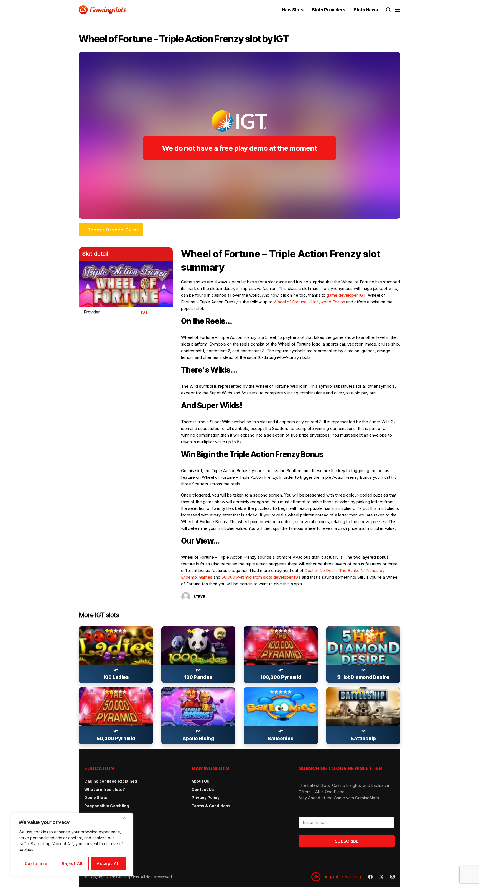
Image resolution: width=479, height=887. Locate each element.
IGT (144, 312)
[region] (72, 844)
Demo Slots (95, 797)
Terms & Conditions (211, 805)
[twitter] (381, 877)
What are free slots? (104, 789)
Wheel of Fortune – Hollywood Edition (309, 301)
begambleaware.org (343, 876)
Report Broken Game (113, 230)
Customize (36, 863)
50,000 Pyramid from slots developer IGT (261, 577)
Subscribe (346, 841)
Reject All (72, 863)
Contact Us (203, 789)
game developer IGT (346, 295)
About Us (200, 781)
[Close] (126, 820)
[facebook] (370, 877)
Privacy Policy (206, 797)
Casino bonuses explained (110, 781)
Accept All (108, 863)
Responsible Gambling (106, 805)
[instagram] (392, 877)
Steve (199, 596)
